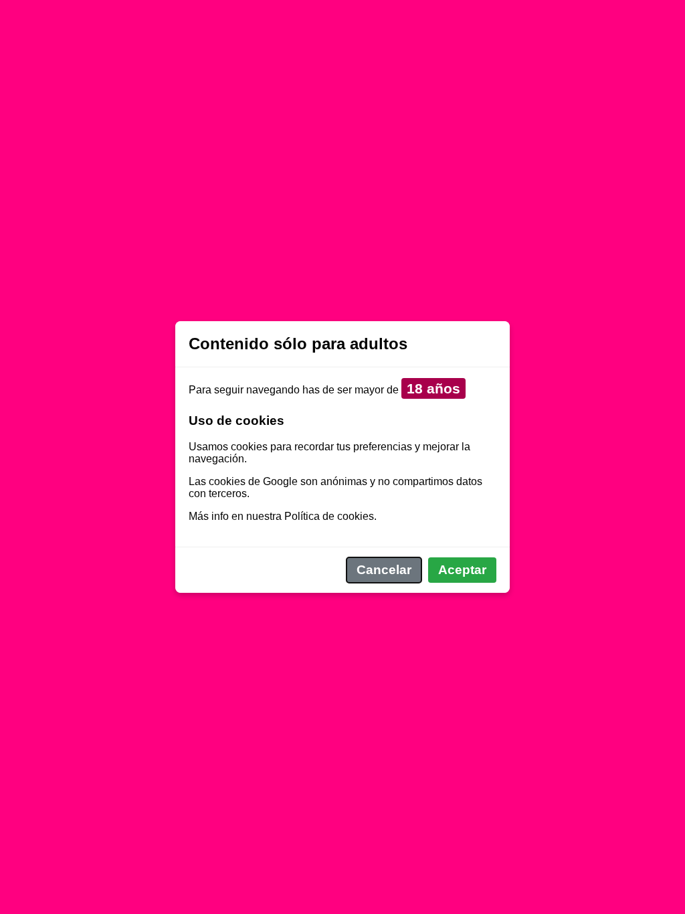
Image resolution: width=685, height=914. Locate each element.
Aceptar (462, 570)
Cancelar (384, 570)
